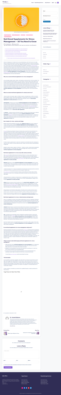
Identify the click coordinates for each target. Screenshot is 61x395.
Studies (23, 104)
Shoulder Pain (45, 54)
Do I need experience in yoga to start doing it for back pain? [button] (19, 302)
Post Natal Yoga (45, 106)
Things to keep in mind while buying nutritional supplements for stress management (21, 58)
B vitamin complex (21, 135)
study (5, 131)
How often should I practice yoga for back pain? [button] (16, 289)
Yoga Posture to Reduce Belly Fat (48, 36)
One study (10, 114)
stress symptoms (21, 158)
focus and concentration (10, 184)
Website (29, 360)
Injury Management (45, 95)
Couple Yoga (45, 90)
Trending (44, 115)
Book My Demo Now (47, 21)
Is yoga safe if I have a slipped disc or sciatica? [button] (16, 295)
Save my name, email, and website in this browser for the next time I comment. (18, 364)
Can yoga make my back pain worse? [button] (14, 298)
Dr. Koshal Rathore (15, 317)
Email (17, 360)
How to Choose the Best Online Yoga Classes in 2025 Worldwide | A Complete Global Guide (50, 34)
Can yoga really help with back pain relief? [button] (15, 275)
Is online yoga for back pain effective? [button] (14, 305)
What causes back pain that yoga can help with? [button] (17, 283)
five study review (32, 106)
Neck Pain (44, 52)
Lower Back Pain (45, 99)
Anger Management (8, 45)
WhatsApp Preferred (47, 15)
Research (25, 229)
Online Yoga (21, 45)
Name (5, 360)
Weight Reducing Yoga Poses (47, 38)
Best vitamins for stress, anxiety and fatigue (12, 51)
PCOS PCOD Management (46, 104)
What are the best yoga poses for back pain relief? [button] (17, 286)
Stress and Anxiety (26, 45)
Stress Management (46, 71)
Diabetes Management (15, 45)
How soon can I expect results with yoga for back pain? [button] (18, 308)
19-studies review (7, 171)
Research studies (6, 72)
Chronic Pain (45, 88)
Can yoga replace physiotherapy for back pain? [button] (16, 292)
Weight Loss (45, 69)
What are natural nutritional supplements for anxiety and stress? (16, 50)
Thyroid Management (7, 36)
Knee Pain (44, 56)
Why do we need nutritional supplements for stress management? (16, 48)
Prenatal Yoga (45, 73)
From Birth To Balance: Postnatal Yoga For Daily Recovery (49, 41)
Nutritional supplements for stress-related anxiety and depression (16, 54)
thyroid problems (34, 65)
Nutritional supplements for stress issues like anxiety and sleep (15, 53)
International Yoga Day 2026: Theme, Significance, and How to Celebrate (48, 30)
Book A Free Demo (13, 254)
